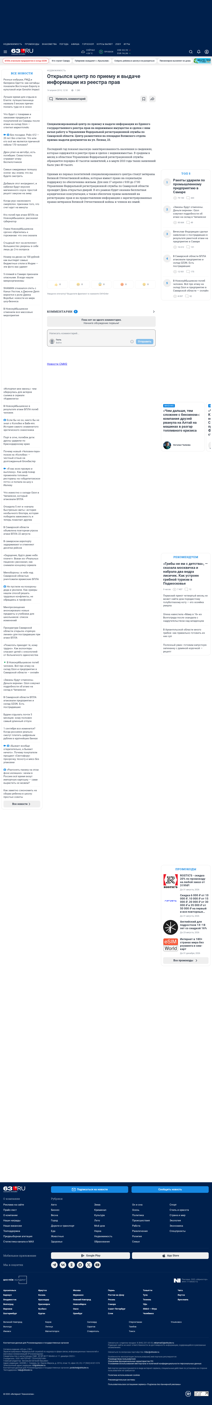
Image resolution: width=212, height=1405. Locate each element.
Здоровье (56, 1241)
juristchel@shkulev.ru (79, 1368)
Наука (97, 1231)
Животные (57, 1236)
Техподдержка (11, 1231)
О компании (10, 1215)
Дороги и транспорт (62, 1225)
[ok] (71, 1265)
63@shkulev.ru (39, 1365)
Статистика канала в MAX (18, 1241)
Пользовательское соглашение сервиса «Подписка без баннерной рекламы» (144, 1384)
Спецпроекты (178, 1231)
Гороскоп (88, 44)
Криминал (100, 1209)
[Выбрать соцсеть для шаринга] (152, 99)
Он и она (137, 1204)
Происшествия (141, 1220)
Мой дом (99, 1225)
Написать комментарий (70, 98)
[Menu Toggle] (5, 51)
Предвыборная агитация (17, 1236)
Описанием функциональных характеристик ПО (130, 1361)
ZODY (118, 44)
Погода (64, 44)
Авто (54, 1204)
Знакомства (49, 44)
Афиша (75, 44)
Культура (99, 1215)
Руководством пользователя (122, 1359)
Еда (53, 1231)
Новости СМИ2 (57, 364)
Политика (138, 1215)
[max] (80, 1265)
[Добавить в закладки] (143, 99)
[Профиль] (207, 51)
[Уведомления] (199, 51)
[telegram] (54, 1265)
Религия (137, 1236)
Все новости (22, 73)
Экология (175, 1220)
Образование (102, 1241)
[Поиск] (191, 51)
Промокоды (32, 44)
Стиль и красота (179, 1209)
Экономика (176, 1225)
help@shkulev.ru (25, 1370)
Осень (135, 1209)
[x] (88, 1265)
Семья (136, 1241)
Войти (59, 343)
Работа (136, 1225)
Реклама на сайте (13, 1204)
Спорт (173, 1204)
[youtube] (97, 1265)
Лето (97, 1220)
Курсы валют (105, 44)
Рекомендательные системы (121, 1380)
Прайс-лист (10, 1209)
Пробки (106, 51)
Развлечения (140, 1231)
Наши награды (12, 1220)
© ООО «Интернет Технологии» (18, 1394)
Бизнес (55, 1209)
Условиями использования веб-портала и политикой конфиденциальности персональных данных (154, 1363)
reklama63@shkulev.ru (164, 1343)
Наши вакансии (12, 1225)
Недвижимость (12, 44)
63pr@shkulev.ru (151, 1352)
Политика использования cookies (124, 1375)
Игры (127, 44)
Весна (54, 1215)
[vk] (63, 1265)
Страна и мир (177, 1215)
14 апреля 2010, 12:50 (57, 90)
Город (54, 1220)
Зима (97, 1204)
